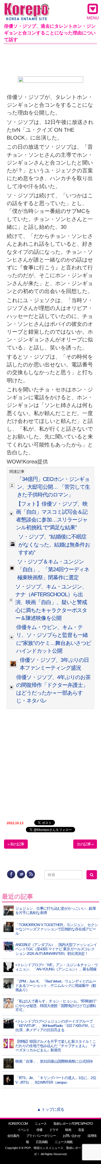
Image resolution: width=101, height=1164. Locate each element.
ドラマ (53, 1130)
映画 (68, 1130)
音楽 (81, 1130)
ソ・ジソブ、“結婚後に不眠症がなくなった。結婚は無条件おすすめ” (54, 544)
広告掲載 (42, 1142)
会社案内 (13, 1136)
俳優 (39, 1130)
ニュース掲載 (63, 1142)
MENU (93, 18)
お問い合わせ (72, 1136)
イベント (23, 1130)
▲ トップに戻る (50, 1109)
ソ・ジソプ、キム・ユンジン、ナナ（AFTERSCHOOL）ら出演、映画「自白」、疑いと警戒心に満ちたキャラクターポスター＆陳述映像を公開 (51, 602)
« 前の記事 (16, 844)
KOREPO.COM (18, 1124)
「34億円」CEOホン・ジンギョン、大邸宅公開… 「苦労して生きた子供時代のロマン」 (53, 487)
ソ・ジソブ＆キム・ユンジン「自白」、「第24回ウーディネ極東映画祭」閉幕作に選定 (53, 569)
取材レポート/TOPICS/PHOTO (73, 1124)
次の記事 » (85, 844)
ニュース (41, 1124)
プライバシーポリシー (41, 1136)
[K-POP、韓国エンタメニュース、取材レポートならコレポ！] (27, 7)
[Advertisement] (50, 59)
